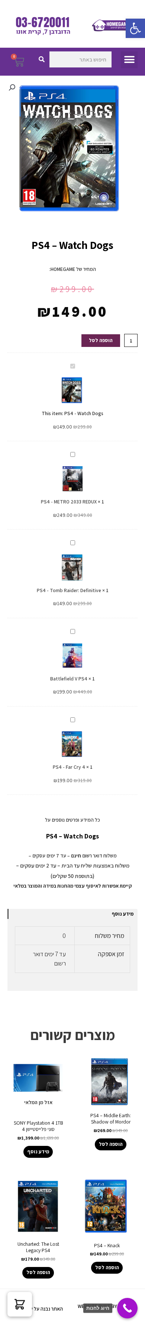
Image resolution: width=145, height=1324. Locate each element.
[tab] (72, 914)
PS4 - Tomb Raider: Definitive (69, 590)
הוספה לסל (101, 340)
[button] (135, 28)
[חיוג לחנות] (127, 1308)
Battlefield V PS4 (68, 678)
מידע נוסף (122, 913)
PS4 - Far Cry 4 (69, 767)
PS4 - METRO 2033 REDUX (69, 501)
